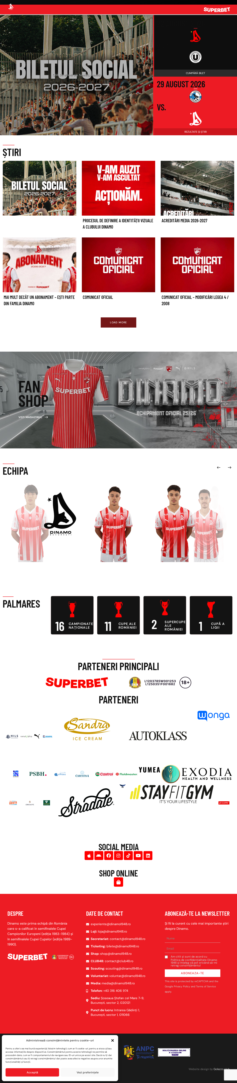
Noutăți (92, 79)
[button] (112, 1040)
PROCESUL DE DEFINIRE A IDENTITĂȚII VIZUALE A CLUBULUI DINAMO (76, 73)
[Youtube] (138, 855)
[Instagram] (118, 855)
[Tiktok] (128, 855)
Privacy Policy (182, 986)
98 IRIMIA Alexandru (53, 550)
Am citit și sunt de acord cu (194, 961)
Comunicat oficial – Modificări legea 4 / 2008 (195, 300)
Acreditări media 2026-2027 (184, 220)
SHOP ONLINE (118, 872)
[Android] (98, 855)
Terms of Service (206, 986)
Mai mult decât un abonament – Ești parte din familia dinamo (39, 300)
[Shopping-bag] (118, 882)
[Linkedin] (147, 855)
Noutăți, (81, 79)
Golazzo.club (221, 1069)
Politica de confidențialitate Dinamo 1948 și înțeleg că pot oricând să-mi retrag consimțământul (194, 963)
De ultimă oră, (66, 79)
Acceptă (32, 1072)
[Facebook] (108, 855)
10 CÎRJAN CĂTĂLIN (202, 550)
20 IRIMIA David (107, 550)
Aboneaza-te (192, 973)
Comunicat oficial (98, 297)
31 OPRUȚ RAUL (165, 550)
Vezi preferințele (88, 1072)
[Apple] (89, 855)
